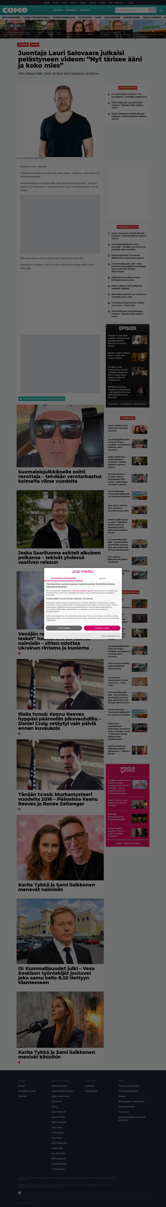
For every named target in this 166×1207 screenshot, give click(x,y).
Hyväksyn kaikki (102, 628)
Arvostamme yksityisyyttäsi (63, 578)
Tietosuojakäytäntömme (111, 636)
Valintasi (102, 578)
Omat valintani (64, 628)
